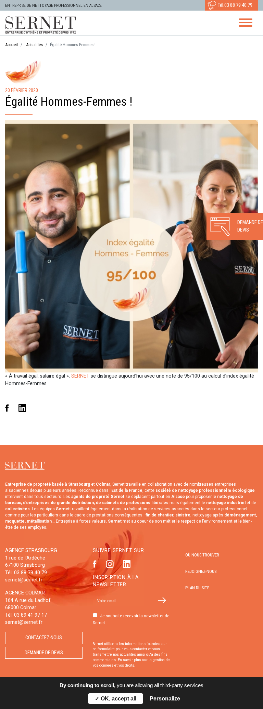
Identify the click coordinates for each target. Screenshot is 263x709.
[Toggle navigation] (246, 23)
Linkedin (22, 408)
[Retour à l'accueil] (43, 25)
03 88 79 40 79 (238, 5)
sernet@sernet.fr (23, 580)
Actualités (34, 44)
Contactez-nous (43, 638)
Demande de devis (44, 653)
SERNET (80, 376)
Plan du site (197, 587)
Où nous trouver (202, 554)
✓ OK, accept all (115, 698)
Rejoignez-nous (200, 571)
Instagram (110, 564)
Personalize (165, 698)
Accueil (11, 44)
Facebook (7, 408)
